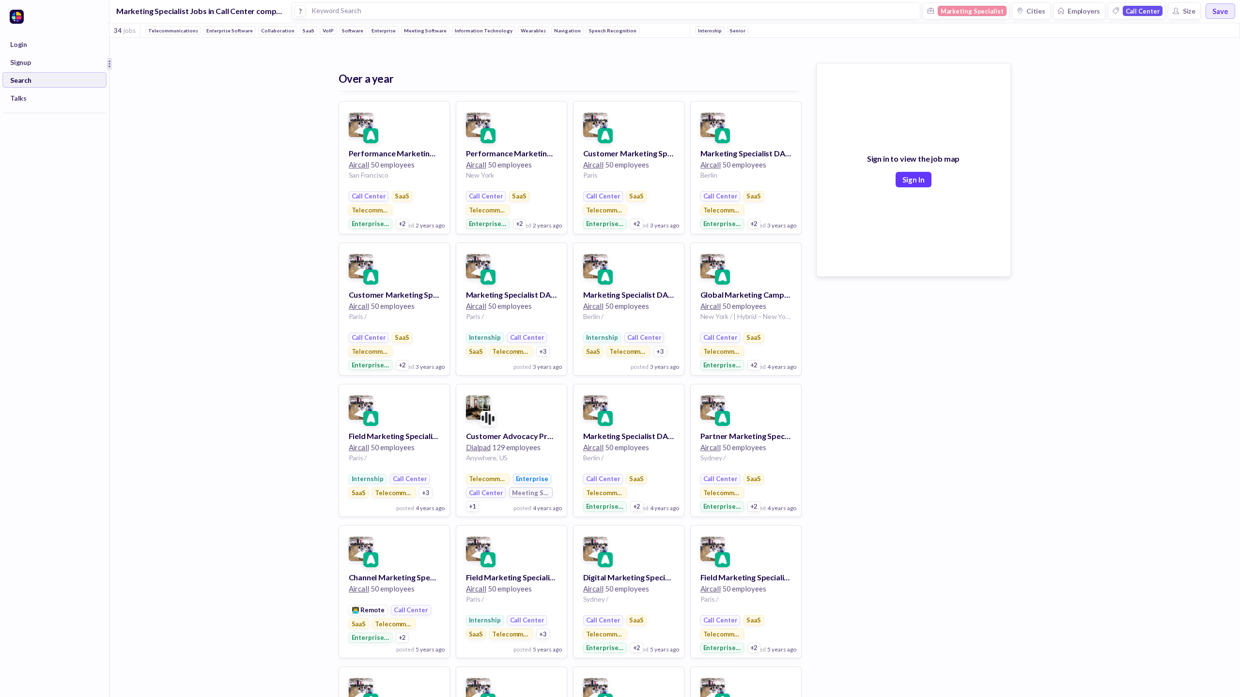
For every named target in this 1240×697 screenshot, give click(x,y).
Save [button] (1220, 11)
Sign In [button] (913, 179)
